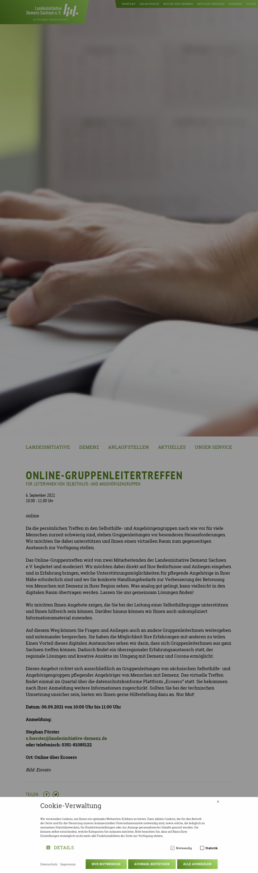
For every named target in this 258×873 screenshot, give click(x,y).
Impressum (68, 864)
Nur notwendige (106, 864)
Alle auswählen (197, 864)
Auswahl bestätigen (152, 864)
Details (64, 847)
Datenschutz (48, 864)
